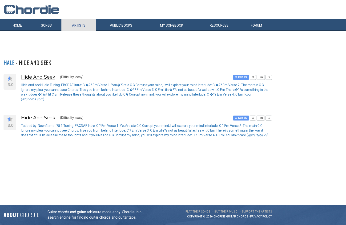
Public (121, 25)
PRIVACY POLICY (261, 216)
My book (171, 25)
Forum (256, 25)
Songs (46, 25)
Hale (9, 62)
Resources (219, 25)
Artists (78, 25)
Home (17, 25)
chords (242, 216)
